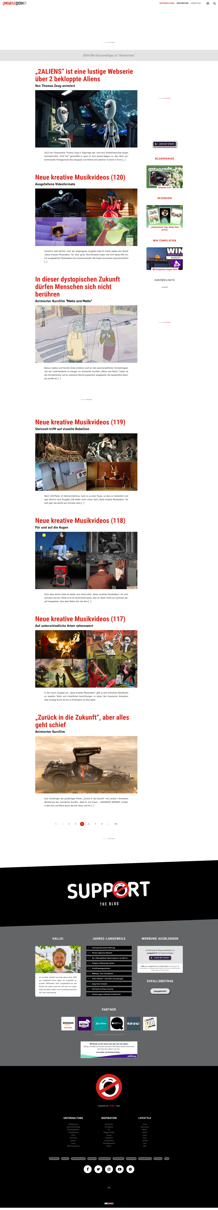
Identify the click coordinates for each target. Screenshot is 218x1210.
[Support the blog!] (109, 893)
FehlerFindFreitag (73, 1127)
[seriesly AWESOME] (84, 1023)
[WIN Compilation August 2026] (164, 258)
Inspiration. (183, 3)
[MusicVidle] (101, 1023)
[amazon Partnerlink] (68, 1023)
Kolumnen (145, 1127)
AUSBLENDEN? (111, 838)
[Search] (214, 3)
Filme (73, 1135)
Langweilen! (160, 991)
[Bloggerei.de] (109, 1203)
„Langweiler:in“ (152, 953)
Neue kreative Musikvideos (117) (80, 619)
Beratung (131, 1158)
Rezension (164, 198)
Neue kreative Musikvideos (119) (80, 422)
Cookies (158, 1158)
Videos (109, 1146)
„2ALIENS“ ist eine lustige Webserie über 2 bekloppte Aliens (84, 75)
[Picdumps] (133, 1023)
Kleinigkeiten (73, 1132)
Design (109, 1135)
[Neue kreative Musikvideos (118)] (86, 560)
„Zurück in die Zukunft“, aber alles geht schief (82, 721)
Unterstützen (78, 1158)
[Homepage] (16, 3)
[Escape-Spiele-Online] (150, 1023)
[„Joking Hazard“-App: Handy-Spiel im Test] (164, 216)
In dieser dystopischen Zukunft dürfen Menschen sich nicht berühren (77, 286)
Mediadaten (104, 1158)
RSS (166, 1158)
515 (115, 824)
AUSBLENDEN (111, 42)
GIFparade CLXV (164, 187)
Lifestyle (144, 1118)
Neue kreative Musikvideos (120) (80, 177)
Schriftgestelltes (109, 1143)
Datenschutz (145, 1158)
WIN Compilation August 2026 (164, 269)
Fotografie (109, 1138)
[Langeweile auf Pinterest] (130, 1169)
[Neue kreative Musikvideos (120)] (86, 217)
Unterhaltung (73, 1118)
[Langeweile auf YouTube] (120, 1169)
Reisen (144, 1132)
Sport (145, 1135)
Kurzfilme (73, 1138)
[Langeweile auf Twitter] (98, 1169)
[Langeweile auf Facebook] (88, 1169)
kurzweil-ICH (109, 1140)
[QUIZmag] (117, 1023)
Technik (145, 1140)
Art (109, 1130)
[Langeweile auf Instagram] (109, 1169)
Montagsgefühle (73, 1130)
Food (145, 1124)
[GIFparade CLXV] (164, 177)
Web (144, 1146)
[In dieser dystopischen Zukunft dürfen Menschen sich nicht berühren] (86, 334)
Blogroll (54, 1158)
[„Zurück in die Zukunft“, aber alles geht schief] (86, 764)
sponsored (118, 1158)
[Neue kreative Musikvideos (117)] (86, 658)
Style (145, 1138)
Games (73, 1140)
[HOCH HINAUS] (109, 1187)
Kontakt (92, 1158)
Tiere (145, 1143)
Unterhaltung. (167, 3)
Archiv (65, 1158)
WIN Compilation (164, 241)
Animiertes (109, 1124)
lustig (73, 1143)
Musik (145, 1130)
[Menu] (207, 3)
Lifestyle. (196, 3)
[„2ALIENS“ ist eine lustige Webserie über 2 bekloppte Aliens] (86, 118)
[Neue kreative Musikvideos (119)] (86, 462)
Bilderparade (164, 159)
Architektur (109, 1127)
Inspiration (109, 1118)
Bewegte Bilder (109, 1132)
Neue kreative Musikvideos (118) (80, 521)
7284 (112, 1105)
